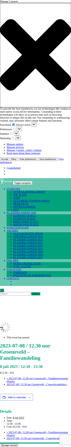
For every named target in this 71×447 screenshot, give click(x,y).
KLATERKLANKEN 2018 (28, 254)
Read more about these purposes (23, 153)
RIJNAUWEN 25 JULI (25, 221)
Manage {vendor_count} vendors (24, 150)
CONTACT (13, 278)
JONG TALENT (22, 266)
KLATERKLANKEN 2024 (28, 239)
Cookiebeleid (13, 168)
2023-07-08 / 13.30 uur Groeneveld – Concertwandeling (37, 384)
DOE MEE (12, 260)
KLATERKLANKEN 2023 (28, 242)
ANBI (16, 197)
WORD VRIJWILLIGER (27, 263)
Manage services (15, 147)
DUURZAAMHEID (24, 206)
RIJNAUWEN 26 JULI (25, 224)
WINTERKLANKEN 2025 (28, 236)
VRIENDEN (20, 272)
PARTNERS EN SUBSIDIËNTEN (32, 275)
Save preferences (47, 159)
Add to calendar (17, 397)
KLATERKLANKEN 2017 (28, 257)
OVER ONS (13, 188)
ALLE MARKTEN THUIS (28, 233)
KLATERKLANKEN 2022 (28, 245)
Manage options (15, 144)
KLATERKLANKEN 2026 (21, 212)
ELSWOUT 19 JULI (24, 218)
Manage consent (9, 445)
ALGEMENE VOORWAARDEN (31, 200)
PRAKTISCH (20, 203)
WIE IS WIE (20, 194)
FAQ (15, 209)
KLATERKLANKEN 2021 (28, 248)
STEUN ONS (14, 269)
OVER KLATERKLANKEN (29, 191)
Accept (4, 159)
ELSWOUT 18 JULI (24, 215)
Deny (13, 159)
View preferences (28, 159)
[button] (35, 55)
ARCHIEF (12, 230)
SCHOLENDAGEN (18, 227)
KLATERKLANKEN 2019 (28, 251)
